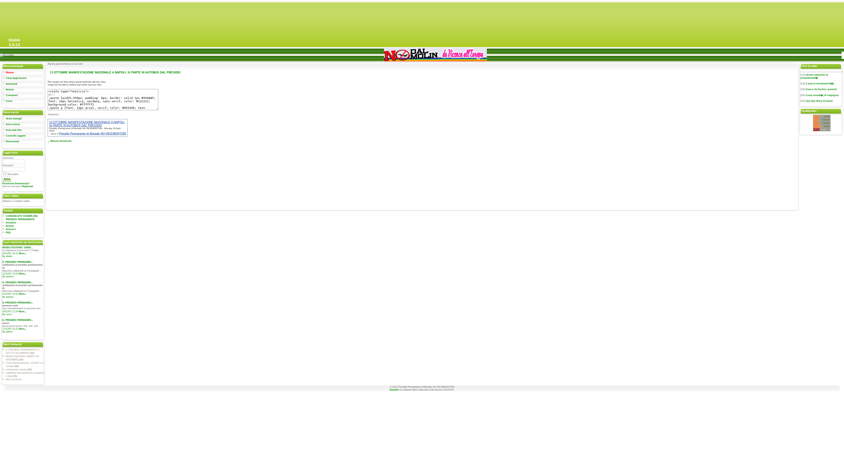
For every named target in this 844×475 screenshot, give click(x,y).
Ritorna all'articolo (61, 141)
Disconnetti (12, 141)
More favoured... (14, 379)
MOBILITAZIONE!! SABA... (17, 247)
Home (10, 72)
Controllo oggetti (16, 135)
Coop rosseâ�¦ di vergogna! (822, 91)
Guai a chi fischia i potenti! (821, 85)
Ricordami (12, 174)
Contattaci (12, 95)
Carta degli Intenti (16, 78)
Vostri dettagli (14, 118)
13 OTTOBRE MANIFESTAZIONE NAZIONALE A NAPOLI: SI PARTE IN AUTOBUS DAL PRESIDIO (87, 124)
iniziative (11, 222)
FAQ (8, 232)
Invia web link (14, 130)
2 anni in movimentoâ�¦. (820, 79)
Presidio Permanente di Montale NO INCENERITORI (92, 133)
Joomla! (394, 389)
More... (23, 253)
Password (7, 165)
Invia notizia (13, 124)
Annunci (11, 229)
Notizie (10, 89)
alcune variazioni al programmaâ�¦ (814, 72)
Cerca (9, 101)
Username (8, 158)
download (11, 83)
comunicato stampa (16, 369)
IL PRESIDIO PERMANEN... (17, 262)
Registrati (27, 186)
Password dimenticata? (16, 183)
